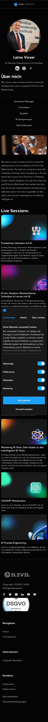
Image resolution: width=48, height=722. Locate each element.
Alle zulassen (24, 400)
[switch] (41, 372)
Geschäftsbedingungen (15, 701)
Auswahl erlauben (24, 409)
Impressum (8, 684)
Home (6, 631)
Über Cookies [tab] (38, 317)
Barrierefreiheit (10, 696)
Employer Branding (12, 660)
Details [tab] (23, 317)
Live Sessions (9, 636)
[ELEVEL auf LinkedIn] (17, 68)
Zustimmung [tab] (9, 317)
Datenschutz (9, 689)
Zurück (21, 4)
